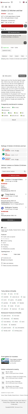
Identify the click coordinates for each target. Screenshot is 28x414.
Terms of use (22, 402)
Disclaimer (13, 402)
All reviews (10, 220)
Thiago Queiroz (10, 194)
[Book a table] (12, 25)
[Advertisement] (14, 133)
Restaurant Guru (18, 407)
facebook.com (7, 258)
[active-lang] (24, 2)
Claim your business (8, 263)
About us (24, 400)
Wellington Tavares (11, 207)
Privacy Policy (6, 402)
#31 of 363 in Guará (9, 18)
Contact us (5, 400)
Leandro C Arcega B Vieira (14, 179)
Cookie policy (14, 404)
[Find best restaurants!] (5, 2)
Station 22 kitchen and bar (11, 11)
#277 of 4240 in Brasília (10, 16)
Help (17, 402)
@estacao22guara (8, 260)
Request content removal (15, 400)
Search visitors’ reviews (8, 171)
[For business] (12, 2)
